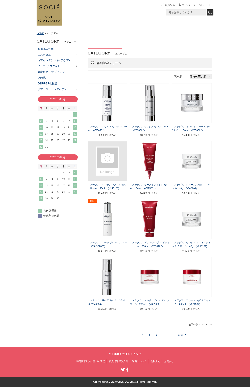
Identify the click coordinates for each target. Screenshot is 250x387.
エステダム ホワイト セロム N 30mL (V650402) (107, 128)
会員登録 (169, 5)
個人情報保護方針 (118, 361)
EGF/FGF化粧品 (47, 83)
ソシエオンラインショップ (125, 353)
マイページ (188, 5)
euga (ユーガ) (45, 48)
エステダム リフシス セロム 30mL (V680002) (149, 128)
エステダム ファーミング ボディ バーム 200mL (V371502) (191, 302)
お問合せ (169, 361)
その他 (41, 77)
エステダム (44, 54)
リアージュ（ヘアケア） (52, 89)
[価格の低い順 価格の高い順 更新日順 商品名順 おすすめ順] (200, 76)
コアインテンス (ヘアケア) (53, 60)
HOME (40, 33)
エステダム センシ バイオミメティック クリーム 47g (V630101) (191, 244)
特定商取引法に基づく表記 (90, 361)
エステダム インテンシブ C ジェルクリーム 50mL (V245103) (107, 186)
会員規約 (155, 361)
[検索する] (210, 12)
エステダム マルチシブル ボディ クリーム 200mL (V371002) (149, 302)
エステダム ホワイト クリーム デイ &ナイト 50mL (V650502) (191, 128)
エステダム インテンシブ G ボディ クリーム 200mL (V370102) (149, 244)
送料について (139, 361)
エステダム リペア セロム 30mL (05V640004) (107, 302)
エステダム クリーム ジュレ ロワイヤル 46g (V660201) (191, 186)
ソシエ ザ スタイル (49, 66)
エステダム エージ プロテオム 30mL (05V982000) (107, 244)
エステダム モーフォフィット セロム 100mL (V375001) (149, 186)
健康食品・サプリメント (52, 71)
